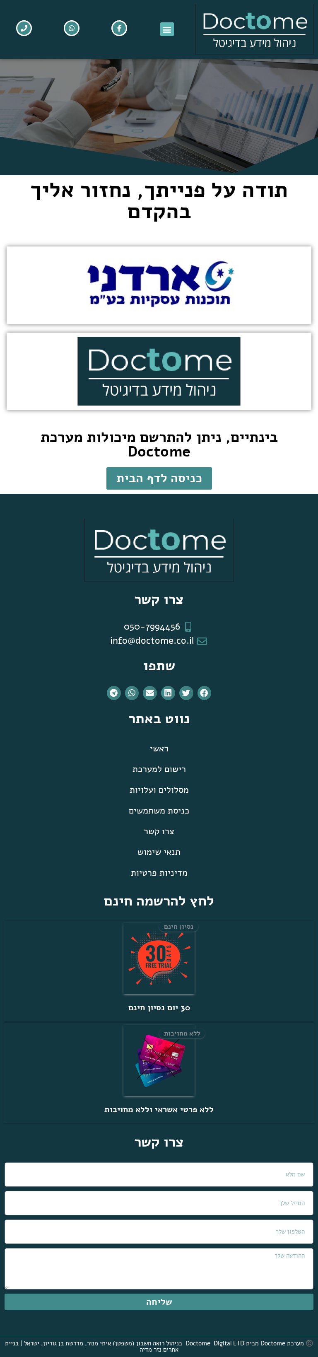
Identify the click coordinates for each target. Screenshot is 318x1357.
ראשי (159, 748)
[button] (167, 29)
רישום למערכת (159, 769)
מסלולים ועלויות (159, 790)
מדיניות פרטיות (159, 873)
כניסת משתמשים (159, 810)
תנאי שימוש (159, 852)
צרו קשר (159, 831)
